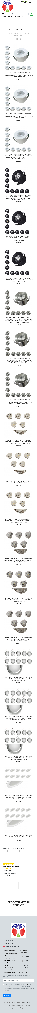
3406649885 (9, 940)
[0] (22, 2)
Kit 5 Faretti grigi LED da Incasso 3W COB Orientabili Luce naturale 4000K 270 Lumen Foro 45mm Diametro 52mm (18, 560)
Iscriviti (8, 995)
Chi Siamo (7, 956)
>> (18, 851)
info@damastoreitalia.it (12, 946)
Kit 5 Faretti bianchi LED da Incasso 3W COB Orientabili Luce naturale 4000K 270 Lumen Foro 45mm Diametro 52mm (18, 521)
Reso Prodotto (8, 967)
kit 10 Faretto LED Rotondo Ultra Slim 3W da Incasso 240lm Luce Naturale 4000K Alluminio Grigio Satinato (18, 718)
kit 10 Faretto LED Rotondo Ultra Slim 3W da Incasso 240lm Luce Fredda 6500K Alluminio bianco (18, 837)
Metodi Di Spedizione (10, 958)
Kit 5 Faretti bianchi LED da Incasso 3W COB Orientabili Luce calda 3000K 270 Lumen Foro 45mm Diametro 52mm (19, 481)
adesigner (27, 1008)
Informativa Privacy (10, 970)
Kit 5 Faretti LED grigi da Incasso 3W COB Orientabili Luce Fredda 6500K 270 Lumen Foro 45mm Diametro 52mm (18, 600)
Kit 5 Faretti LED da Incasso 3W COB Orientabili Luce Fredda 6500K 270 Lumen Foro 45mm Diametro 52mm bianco (18, 442)
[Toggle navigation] (3, 14)
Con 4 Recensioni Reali (11, 866)
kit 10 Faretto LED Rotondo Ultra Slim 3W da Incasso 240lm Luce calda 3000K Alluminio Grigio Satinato (18, 758)
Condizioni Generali (9, 960)
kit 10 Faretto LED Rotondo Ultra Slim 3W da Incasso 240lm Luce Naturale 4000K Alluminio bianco (18, 797)
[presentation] (17, 885)
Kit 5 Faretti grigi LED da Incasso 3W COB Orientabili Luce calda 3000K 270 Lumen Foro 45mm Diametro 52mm (18, 639)
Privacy (28, 984)
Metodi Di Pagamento (10, 953)
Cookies (6, 963)
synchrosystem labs (13, 1008)
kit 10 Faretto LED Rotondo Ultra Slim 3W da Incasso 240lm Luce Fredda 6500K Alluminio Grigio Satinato (18, 679)
